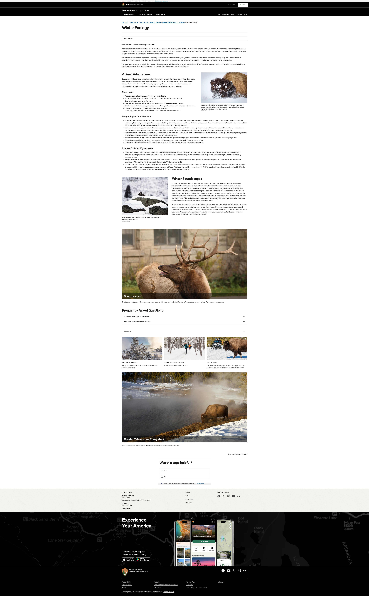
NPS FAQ (157, 587)
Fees (245, 14)
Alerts (225, 14)
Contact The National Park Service (166, 585)
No (165, 476)
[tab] (184, 316)
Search (232, 5)
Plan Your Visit (128, 14)
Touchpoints (200, 483)
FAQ (188, 496)
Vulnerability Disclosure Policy (196, 587)
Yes (165, 471)
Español (189, 502)
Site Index (190, 499)
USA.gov (221, 582)
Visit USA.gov (168, 592)
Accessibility (126, 582)
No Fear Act (190, 582)
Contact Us (126, 509)
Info (219, 14)
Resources (128, 331)
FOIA (124, 587)
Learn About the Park (144, 14)
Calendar (239, 14)
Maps (232, 14)
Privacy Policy (127, 585)
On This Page (132, 38)
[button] (184, 316)
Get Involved (159, 14)
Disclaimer (189, 585)
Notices (156, 582)
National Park (135, 10)
